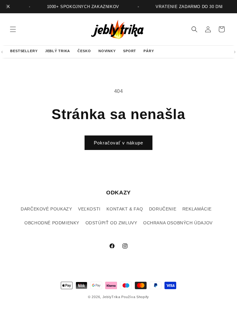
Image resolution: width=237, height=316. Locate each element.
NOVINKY (107, 51)
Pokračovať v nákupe (118, 142)
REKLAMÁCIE (197, 208)
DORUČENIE (162, 208)
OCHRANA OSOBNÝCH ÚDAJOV (178, 222)
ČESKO (84, 51)
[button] (13, 29)
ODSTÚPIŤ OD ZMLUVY (111, 222)
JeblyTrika (111, 297)
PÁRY (148, 51)
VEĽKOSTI (89, 208)
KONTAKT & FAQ (124, 208)
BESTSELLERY (24, 51)
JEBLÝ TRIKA (57, 51)
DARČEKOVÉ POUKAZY (46, 208)
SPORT (129, 51)
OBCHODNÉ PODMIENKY (51, 222)
